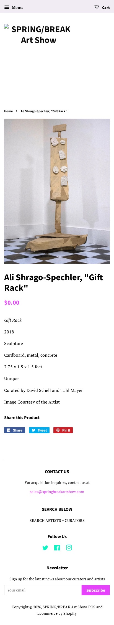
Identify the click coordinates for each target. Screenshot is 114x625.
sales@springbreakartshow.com (57, 491)
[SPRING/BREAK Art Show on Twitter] (45, 548)
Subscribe (95, 590)
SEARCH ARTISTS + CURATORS (57, 520)
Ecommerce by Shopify (57, 613)
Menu (17, 7)
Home (8, 111)
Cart (105, 8)
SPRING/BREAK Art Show (65, 606)
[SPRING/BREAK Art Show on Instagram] (69, 548)
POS (91, 606)
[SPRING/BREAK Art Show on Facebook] (57, 548)
